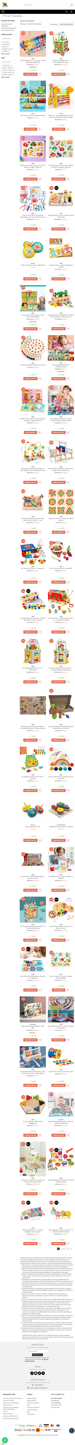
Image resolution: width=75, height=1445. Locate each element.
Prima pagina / (8, 16)
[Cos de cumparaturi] (71, 12)
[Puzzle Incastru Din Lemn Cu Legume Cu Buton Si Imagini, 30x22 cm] (61, 149)
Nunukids (33, 1024)
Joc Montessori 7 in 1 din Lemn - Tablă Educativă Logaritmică (32, 61)
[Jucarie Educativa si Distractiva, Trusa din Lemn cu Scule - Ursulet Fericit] (33, 1057)
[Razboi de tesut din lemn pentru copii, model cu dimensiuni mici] (61, 452)
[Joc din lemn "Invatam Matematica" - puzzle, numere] (33, 860)
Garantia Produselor (33, 1403)
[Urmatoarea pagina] (71, 1249)
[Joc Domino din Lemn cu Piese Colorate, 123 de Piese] (61, 1009)
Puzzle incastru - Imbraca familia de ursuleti (61, 266)
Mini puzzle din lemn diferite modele (33, 115)
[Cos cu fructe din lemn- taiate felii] (61, 551)
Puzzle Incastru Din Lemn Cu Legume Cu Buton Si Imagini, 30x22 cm (61, 166)
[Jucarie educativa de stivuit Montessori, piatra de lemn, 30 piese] (61, 705)
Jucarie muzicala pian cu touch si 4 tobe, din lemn (61, 927)
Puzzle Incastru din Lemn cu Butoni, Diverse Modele (61, 977)
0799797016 (38, 1385)
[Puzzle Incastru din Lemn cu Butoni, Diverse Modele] (61, 959)
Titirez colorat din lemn (32, 826)
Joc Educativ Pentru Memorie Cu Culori (33, 365)
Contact (5, 1411)
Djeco (4, 46)
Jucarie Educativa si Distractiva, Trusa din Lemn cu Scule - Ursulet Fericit (33, 1072)
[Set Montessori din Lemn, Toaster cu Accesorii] (61, 860)
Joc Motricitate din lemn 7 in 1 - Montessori (33, 669)
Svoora (33, 263)
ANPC (28, 1405)
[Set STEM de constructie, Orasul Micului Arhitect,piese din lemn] (61, 400)
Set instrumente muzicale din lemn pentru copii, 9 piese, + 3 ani (32, 519)
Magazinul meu (9, 1394)
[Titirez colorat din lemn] (33, 810)
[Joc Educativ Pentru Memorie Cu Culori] (33, 348)
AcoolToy (6, 44)
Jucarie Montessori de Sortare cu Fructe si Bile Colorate (61, 1181)
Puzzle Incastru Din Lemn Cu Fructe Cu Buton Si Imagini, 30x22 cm (33, 166)
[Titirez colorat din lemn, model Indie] (33, 248)
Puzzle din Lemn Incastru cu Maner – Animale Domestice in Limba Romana (33, 727)
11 (68, 1249)
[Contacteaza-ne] (66, 12)
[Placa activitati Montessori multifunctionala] (61, 348)
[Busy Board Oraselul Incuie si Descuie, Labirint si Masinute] (61, 1105)
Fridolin (5, 51)
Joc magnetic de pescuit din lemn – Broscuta (32, 777)
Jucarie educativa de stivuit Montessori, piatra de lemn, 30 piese (61, 727)
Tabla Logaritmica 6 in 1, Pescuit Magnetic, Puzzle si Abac (32, 1231)
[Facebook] (32, 1373)
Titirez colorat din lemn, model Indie (33, 265)
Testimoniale (30, 1414)
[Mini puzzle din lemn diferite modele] (33, 96)
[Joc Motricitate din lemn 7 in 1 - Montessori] (33, 651)
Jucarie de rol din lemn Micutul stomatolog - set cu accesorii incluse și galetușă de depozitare (32, 216)
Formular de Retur (32, 1410)
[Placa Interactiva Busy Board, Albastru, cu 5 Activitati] (33, 960)
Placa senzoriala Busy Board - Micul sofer (32, 1027)
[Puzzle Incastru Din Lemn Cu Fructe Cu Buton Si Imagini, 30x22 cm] (33, 149)
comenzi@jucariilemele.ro (38, 1388)
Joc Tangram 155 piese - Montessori (33, 568)
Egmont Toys (7, 49)
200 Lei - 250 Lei (7, 75)
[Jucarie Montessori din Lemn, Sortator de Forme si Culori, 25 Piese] (33, 602)
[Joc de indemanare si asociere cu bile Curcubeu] (61, 760)
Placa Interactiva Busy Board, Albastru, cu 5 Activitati (33, 977)
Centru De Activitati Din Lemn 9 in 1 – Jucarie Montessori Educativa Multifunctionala (61, 669)
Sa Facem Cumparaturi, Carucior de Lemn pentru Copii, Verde (33, 1181)
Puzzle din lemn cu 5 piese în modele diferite (61, 519)
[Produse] (3, 12)
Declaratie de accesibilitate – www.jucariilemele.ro (11, 1408)
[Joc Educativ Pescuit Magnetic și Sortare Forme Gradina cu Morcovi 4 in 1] (61, 298)
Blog (28, 1412)
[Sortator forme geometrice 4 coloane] (61, 810)
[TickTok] (39, 1373)
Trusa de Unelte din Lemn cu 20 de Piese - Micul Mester (32, 316)
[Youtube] (35, 1373)
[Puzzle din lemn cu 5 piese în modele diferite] (61, 502)
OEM (32, 58)
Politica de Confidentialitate (11, 1403)
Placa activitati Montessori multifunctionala (61, 366)
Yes (3, 1444)
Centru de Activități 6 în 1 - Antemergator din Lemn (61, 61)
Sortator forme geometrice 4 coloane (61, 826)
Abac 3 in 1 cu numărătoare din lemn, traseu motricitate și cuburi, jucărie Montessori (61, 116)
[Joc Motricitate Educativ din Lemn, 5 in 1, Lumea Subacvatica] (33, 910)
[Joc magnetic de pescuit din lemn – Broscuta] (33, 760)
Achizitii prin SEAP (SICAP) (10, 1416)
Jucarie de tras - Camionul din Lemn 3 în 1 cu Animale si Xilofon (61, 619)
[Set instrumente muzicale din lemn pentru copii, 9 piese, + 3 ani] (33, 502)
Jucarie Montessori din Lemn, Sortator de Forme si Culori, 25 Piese (32, 619)
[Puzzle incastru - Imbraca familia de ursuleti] (61, 248)
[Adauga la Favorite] (40, 74)
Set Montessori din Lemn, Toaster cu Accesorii (61, 877)
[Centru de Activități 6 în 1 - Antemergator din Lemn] (61, 44)
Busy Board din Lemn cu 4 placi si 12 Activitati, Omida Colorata (61, 1231)
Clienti (29, 1394)
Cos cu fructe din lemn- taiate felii (61, 568)
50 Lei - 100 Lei (7, 68)
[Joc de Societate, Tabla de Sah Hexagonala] (33, 1105)
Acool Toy (6, 42)
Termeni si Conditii (8, 1400)
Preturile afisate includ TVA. (11, 1418)
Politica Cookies (7, 1405)
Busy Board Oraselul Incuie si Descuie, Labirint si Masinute (61, 1122)
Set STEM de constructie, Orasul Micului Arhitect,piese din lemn (60, 419)
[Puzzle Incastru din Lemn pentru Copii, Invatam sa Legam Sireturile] (33, 400)
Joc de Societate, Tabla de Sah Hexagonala (33, 1122)
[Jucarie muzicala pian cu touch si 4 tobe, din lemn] (61, 909)
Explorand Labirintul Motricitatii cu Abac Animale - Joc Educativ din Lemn (33, 469)
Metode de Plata (32, 1398)
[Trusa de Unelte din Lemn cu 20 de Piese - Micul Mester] (33, 298)
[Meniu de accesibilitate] (72, 1430)
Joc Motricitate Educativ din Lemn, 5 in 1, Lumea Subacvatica (32, 927)
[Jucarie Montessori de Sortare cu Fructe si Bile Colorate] (61, 1159)
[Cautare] (72, 5)
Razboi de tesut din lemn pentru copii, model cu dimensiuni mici (61, 469)
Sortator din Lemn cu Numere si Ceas (61, 1071)
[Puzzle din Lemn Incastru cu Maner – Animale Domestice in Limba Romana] (33, 705)
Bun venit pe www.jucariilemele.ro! (13, 1398)
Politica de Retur (31, 1400)
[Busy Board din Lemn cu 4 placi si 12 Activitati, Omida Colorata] (61, 1213)
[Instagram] (43, 1373)
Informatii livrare (8, 1414)
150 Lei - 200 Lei (7, 72)
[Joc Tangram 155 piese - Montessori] (33, 552)
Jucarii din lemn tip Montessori (6, 25)
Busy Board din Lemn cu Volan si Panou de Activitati (61, 216)
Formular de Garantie (33, 1407)
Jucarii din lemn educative (8, 28)
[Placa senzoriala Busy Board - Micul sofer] (33, 1009)
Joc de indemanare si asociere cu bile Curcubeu (61, 777)
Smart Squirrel (61, 825)
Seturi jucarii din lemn (7, 30)
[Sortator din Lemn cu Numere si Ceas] (61, 1057)
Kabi (33, 924)
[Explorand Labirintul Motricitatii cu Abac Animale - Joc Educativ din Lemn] (33, 452)
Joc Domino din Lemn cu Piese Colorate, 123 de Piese (61, 1027)
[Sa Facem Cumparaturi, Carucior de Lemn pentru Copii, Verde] (33, 1159)
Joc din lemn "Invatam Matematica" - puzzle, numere (33, 877)
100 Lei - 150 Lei (7, 70)
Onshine (60, 1119)
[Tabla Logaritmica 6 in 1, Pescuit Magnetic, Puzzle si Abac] (33, 1213)
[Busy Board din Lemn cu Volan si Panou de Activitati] (61, 198)
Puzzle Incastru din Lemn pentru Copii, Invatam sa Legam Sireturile (33, 419)
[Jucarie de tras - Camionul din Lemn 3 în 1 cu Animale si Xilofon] (61, 601)
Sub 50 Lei (6, 65)
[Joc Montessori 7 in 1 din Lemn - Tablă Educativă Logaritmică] (33, 44)
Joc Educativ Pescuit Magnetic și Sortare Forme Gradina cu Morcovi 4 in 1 (61, 316)
